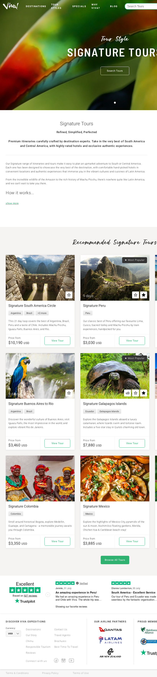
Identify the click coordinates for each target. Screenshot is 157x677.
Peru (87, 313)
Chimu (30, 641)
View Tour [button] (58, 340)
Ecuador (89, 411)
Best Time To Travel (66, 646)
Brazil (29, 313)
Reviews (31, 652)
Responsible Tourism (38, 646)
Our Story (31, 635)
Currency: (11, 628)
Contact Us (60, 629)
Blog (114, 6)
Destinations (36, 6)
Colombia (16, 513)
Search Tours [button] (115, 70)
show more (12, 203)
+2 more (42, 313)
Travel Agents (62, 635)
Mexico (89, 513)
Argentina (16, 313)
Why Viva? (96, 6)
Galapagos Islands (109, 411)
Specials (79, 6)
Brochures (60, 641)
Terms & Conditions (17, 673)
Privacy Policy (50, 673)
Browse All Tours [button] (115, 559)
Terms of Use (81, 673)
